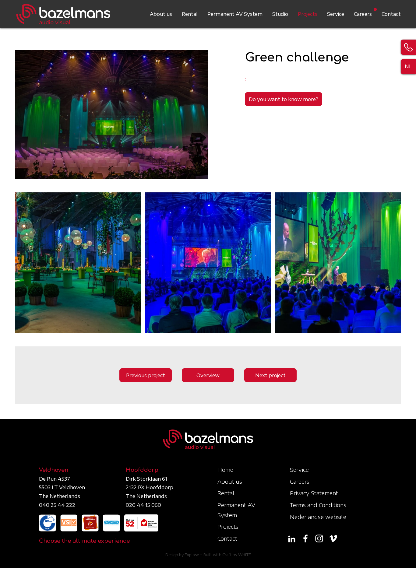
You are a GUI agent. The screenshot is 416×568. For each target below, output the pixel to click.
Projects (307, 14)
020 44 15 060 (143, 505)
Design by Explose (182, 554)
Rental (190, 14)
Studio (280, 14)
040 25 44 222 (57, 505)
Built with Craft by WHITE (227, 554)
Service (335, 14)
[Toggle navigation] (397, 10)
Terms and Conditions (318, 504)
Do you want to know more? (283, 99)
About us (161, 14)
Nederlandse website (318, 516)
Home (225, 469)
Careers (363, 14)
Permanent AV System (235, 14)
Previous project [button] (145, 375)
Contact (391, 14)
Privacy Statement (314, 492)
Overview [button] (208, 375)
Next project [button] (270, 375)
